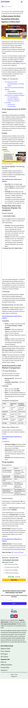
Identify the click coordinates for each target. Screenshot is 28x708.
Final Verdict (8, 102)
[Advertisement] (14, 264)
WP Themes (15, 552)
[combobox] (9, 6)
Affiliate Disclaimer (6, 665)
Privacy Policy (5, 667)
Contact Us (4, 670)
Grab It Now (14, 580)
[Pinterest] (16, 616)
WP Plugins (21, 552)
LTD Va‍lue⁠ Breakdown (13, 97)
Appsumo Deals (8, 11)
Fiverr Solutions (5, 651)
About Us (3, 662)
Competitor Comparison (13, 99)
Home (2, 11)
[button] (22, 2)
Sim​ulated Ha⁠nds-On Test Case (15, 93)
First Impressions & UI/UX (11, 82)
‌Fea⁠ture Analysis (11, 91)
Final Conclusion (12, 106)
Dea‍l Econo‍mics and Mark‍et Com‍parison (14, 95)
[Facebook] (12, 616)
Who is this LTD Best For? (14, 100)
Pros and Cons (11, 104)
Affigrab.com (14, 676)
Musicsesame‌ (19, 61)
